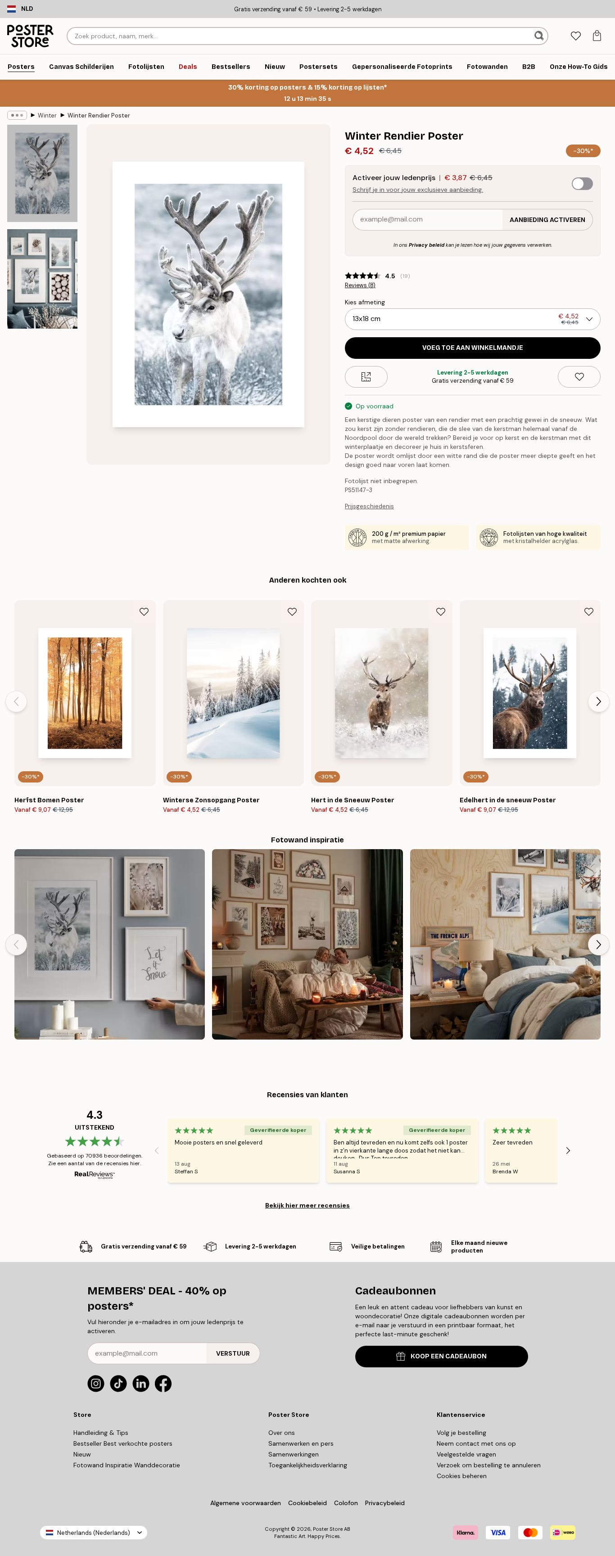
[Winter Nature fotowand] (109, 944)
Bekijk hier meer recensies (307, 1205)
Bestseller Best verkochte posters (122, 1443)
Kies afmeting (365, 302)
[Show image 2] (42, 279)
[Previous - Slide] (16, 701)
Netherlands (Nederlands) (93, 1533)
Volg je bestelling (461, 1433)
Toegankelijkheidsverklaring (307, 1465)
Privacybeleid (385, 1503)
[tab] (575, 36)
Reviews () (360, 285)
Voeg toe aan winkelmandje (472, 348)
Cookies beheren (462, 1476)
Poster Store (328, 1529)
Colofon (346, 1503)
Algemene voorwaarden (245, 1503)
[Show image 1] (42, 173)
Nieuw (82, 1454)
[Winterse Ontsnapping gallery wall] (505, 944)
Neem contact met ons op (476, 1443)
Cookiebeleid (307, 1503)
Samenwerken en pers (301, 1443)
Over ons (281, 1433)
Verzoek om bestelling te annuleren (489, 1465)
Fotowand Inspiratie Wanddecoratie (126, 1465)
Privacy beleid (426, 245)
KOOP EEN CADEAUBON (449, 1356)
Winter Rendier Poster (99, 115)
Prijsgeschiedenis (369, 506)
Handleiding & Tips (100, 1433)
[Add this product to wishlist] (579, 377)
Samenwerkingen (293, 1454)
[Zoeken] (540, 36)
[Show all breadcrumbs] (17, 115)
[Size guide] (366, 377)
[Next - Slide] (599, 701)
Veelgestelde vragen (466, 1454)
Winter (47, 115)
